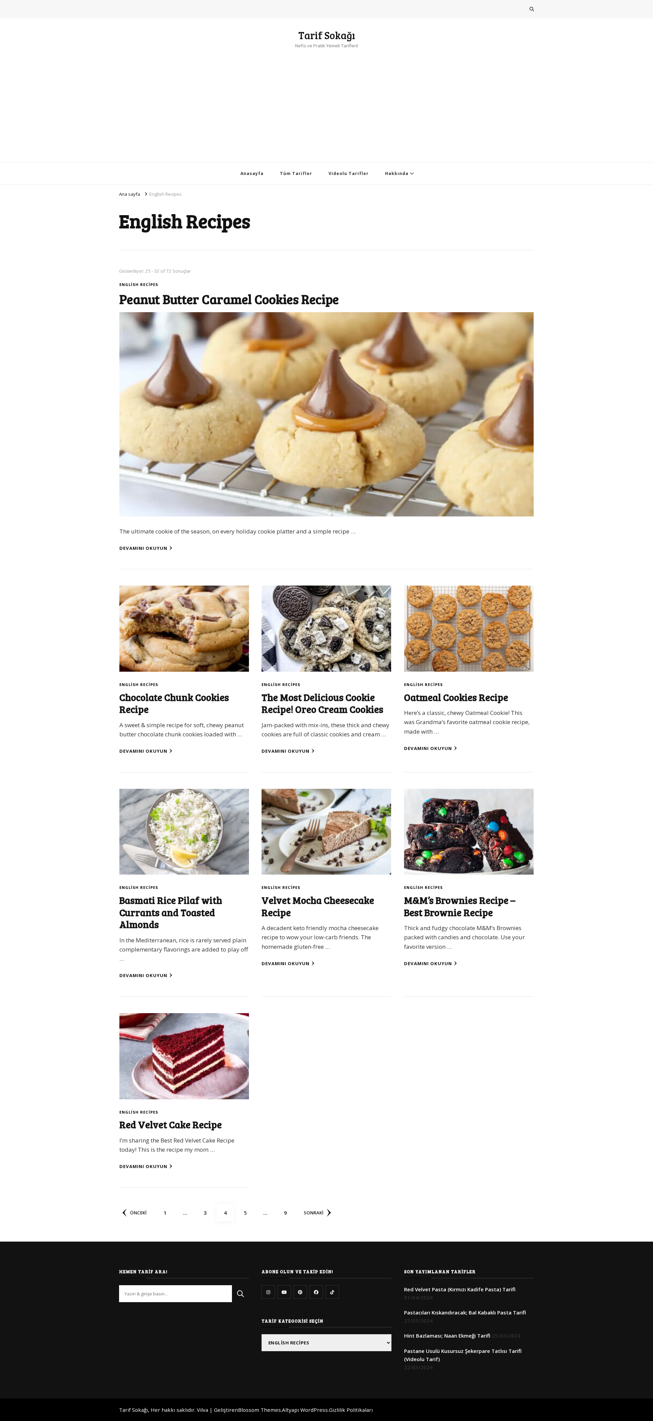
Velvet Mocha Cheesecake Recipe (318, 906)
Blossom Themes (259, 1409)
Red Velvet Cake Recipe (170, 1124)
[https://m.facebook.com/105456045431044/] (316, 1292)
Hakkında (396, 173)
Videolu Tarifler (349, 173)
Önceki (138, 1213)
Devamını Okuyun (143, 548)
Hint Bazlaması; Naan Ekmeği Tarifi (447, 1335)
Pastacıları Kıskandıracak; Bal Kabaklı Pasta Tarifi (465, 1312)
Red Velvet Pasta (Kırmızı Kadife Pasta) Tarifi (460, 1289)
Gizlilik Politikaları (351, 1409)
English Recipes (138, 284)
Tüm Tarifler (296, 173)
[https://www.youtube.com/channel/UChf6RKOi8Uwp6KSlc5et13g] (284, 1292)
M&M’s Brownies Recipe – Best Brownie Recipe (459, 906)
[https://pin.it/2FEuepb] (300, 1292)
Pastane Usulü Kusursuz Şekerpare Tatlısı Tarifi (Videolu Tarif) (463, 1354)
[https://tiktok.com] (332, 1292)
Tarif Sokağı (326, 35)
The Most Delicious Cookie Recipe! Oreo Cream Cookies (322, 703)
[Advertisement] (326, 100)
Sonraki (313, 1213)
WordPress (314, 1409)
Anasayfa (252, 173)
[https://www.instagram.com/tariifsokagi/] (268, 1292)
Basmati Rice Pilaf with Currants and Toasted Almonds (170, 912)
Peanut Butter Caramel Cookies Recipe (229, 299)
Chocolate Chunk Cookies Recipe (174, 703)
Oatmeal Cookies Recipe (456, 697)
